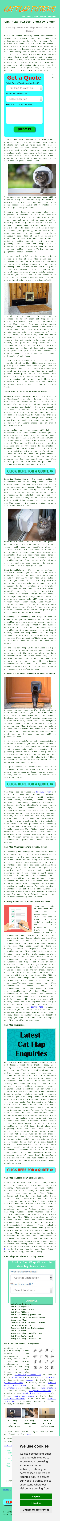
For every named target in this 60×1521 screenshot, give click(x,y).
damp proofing (48, 1388)
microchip (9, 267)
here (6, 1249)
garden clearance (13, 1383)
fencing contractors (23, 1396)
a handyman (18, 1377)
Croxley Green (43, 792)
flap (38, 200)
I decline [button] (36, 1503)
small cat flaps (41, 973)
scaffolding (10, 1388)
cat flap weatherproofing (38, 854)
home (27, 1351)
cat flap (25, 1002)
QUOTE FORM (37, 1007)
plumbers (30, 1380)
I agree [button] (36, 1496)
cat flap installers (28, 382)
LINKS (29, 17)
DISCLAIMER (52, 17)
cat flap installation (38, 1129)
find (12, 1183)
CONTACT (43, 17)
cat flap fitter (29, 430)
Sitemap (7, 1490)
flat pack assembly (14, 1399)
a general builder (40, 1391)
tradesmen (25, 1404)
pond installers (32, 1393)
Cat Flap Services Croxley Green (24, 1256)
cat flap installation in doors (32, 946)
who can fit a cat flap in (20, 1134)
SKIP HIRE (50, 1377)
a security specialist (28, 1375)
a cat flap (44, 65)
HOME (23, 17)
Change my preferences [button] (36, 1509)
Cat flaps (9, 792)
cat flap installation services (21, 1020)
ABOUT (36, 17)
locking (44, 324)
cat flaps (38, 244)
